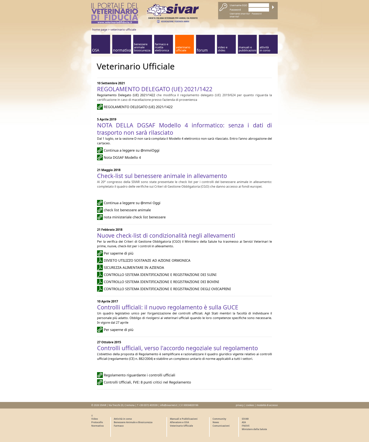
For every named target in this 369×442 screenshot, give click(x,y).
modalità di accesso (267, 405)
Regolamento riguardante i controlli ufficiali (139, 375)
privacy (240, 405)
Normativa (97, 425)
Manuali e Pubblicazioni (184, 418)
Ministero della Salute (254, 429)
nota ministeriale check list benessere (135, 217)
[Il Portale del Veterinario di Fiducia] (114, 22)
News (216, 422)
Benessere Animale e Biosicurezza (133, 422)
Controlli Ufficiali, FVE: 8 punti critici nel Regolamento (147, 382)
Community (219, 418)
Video (94, 418)
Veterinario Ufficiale (181, 425)
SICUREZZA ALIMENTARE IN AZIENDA (134, 267)
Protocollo (97, 422)
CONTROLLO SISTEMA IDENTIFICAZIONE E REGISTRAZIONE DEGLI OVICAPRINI (167, 289)
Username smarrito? (240, 13)
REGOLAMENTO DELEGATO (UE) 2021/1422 (138, 106)
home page (99, 29)
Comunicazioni (221, 425)
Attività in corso (123, 418)
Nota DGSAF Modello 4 (122, 157)
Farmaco (119, 425)
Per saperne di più (118, 253)
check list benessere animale (127, 210)
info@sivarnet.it (168, 405)
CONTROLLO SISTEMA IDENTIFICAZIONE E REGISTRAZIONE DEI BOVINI (161, 281)
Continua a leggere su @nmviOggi (132, 150)
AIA (244, 422)
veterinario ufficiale (123, 29)
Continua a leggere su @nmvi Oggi (132, 203)
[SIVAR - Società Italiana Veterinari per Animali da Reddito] (173, 22)
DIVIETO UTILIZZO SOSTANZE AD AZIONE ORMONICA (147, 260)
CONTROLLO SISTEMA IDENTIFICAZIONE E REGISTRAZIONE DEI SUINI (160, 274)
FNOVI (245, 425)
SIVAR (245, 418)
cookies (250, 405)
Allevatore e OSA (179, 422)
